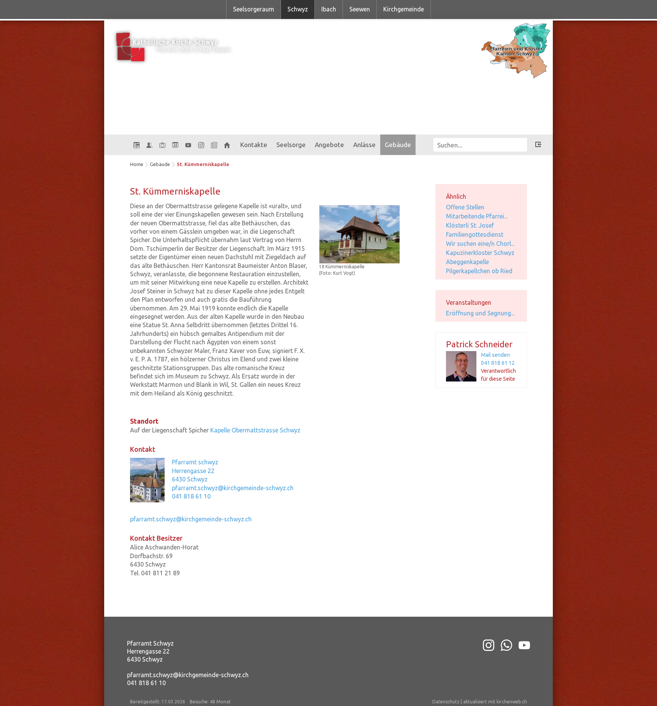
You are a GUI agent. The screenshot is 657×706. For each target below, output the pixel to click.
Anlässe (364, 144)
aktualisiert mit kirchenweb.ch (495, 701)
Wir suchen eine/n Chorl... (480, 243)
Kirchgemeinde (403, 9)
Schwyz (297, 9)
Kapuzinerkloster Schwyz (480, 252)
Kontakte (253, 144)
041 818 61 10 (191, 496)
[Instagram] (201, 145)
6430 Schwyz (190, 479)
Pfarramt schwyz (195, 462)
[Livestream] (188, 145)
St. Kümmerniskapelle (203, 164)
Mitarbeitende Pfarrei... (477, 216)
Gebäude (398, 144)
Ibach (328, 9)
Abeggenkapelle (467, 261)
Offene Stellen (465, 207)
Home (136, 164)
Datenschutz (446, 701)
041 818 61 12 (498, 363)
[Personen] (149, 145)
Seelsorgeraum (253, 9)
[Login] (538, 145)
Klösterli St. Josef (470, 225)
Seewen (359, 9)
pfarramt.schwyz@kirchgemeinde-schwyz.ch (233, 487)
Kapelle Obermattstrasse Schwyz (255, 430)
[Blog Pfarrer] (214, 145)
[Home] (227, 145)
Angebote (329, 144)
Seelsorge (291, 144)
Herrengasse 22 (193, 470)
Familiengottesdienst (474, 234)
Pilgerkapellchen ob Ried (479, 271)
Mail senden (495, 355)
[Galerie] (162, 145)
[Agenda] (136, 145)
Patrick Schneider (479, 344)
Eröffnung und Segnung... (480, 313)
